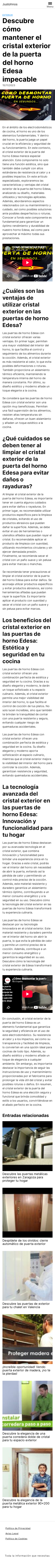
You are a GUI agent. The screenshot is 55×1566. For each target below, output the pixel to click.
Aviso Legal (12, 1533)
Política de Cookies (16, 1538)
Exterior (7, 15)
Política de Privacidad (18, 1528)
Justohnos (9, 4)
